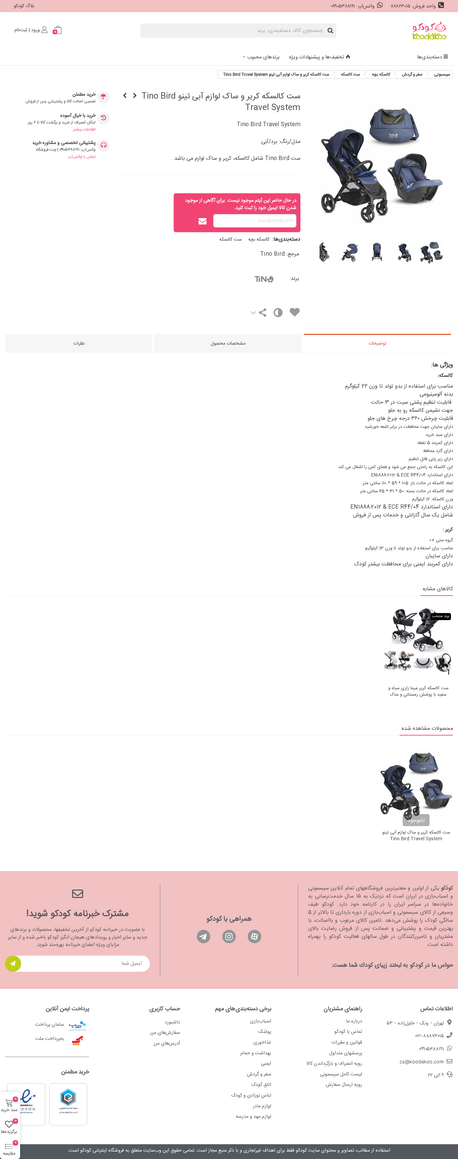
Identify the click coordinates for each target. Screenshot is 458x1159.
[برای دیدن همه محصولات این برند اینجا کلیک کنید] (246, 278)
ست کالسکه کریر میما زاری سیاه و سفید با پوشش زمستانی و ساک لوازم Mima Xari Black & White (418, 695)
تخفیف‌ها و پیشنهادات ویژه (316, 57)
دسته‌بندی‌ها (429, 57)
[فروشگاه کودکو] (429, 30)
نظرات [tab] (78, 344)
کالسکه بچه (259, 240)
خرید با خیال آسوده (78, 115)
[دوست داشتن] (294, 313)
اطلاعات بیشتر (84, 129)
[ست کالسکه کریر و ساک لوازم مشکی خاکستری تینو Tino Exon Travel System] (125, 96)
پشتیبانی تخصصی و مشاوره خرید (64, 143)
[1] (13, 964)
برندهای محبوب (263, 57)
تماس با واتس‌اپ (82, 156)
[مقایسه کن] (277, 314)
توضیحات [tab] (377, 344)
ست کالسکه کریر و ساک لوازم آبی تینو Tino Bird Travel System (416, 836)
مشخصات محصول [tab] (228, 344)
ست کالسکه (230, 240)
